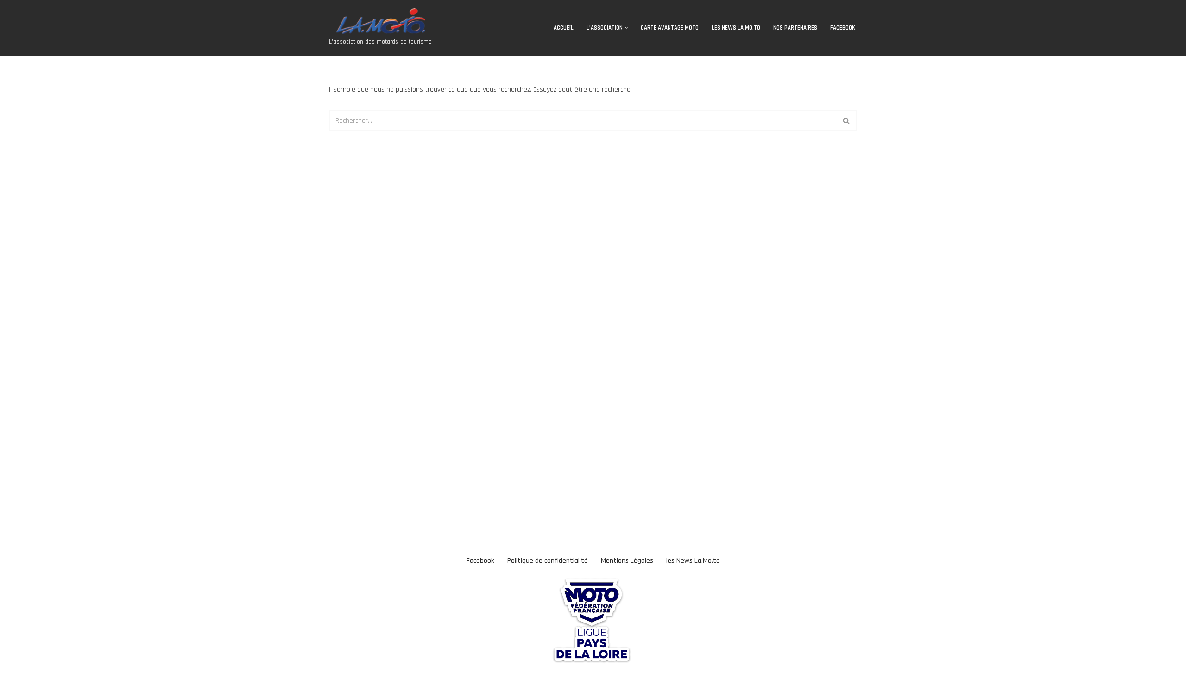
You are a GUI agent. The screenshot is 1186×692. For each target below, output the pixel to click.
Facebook (842, 27)
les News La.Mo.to (736, 27)
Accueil (564, 27)
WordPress (82, 680)
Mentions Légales (627, 561)
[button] (626, 27)
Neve (14, 680)
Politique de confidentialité (547, 561)
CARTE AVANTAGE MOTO (670, 27)
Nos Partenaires (795, 27)
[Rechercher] (846, 120)
